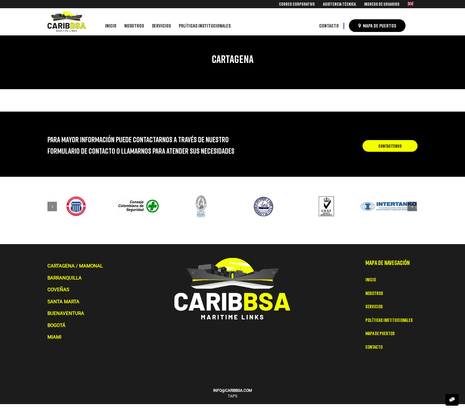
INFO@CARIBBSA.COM (232, 390)
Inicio (370, 279)
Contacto (373, 347)
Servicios (374, 306)
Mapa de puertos (380, 333)
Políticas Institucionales (389, 320)
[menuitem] (297, 4)
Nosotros (374, 293)
